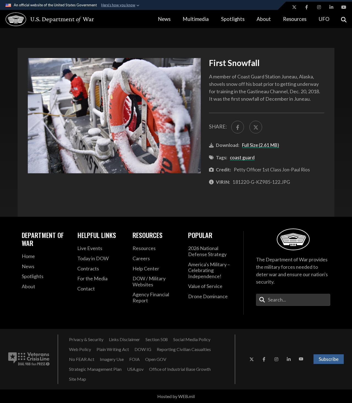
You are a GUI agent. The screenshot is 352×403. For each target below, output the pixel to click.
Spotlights (232, 19)
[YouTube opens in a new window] (344, 7)
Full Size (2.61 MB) (260, 145)
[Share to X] (255, 127)
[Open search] (344, 19)
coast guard (242, 157)
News (164, 19)
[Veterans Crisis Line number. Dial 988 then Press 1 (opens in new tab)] (29, 359)
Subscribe (329, 359)
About (264, 19)
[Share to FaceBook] (237, 127)
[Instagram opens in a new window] (319, 7)
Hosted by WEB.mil (176, 396)
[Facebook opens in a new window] (306, 7)
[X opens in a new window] (294, 7)
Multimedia (196, 19)
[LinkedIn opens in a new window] (331, 7)
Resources (294, 19)
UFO (324, 19)
